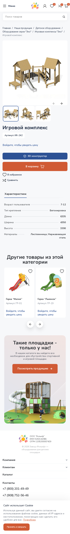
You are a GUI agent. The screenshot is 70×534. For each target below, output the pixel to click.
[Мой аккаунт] (44, 6)
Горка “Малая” (14, 299)
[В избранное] (30, 271)
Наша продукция (23, 28)
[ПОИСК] (63, 17)
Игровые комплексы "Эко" (49, 31)
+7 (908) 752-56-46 (16, 495)
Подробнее (29, 519)
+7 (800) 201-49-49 (16, 489)
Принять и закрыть (16, 527)
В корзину (32, 166)
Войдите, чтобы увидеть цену (20, 145)
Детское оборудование (48, 28)
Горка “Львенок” (47, 299)
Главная (7, 28)
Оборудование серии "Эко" (17, 31)
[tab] (15, 194)
